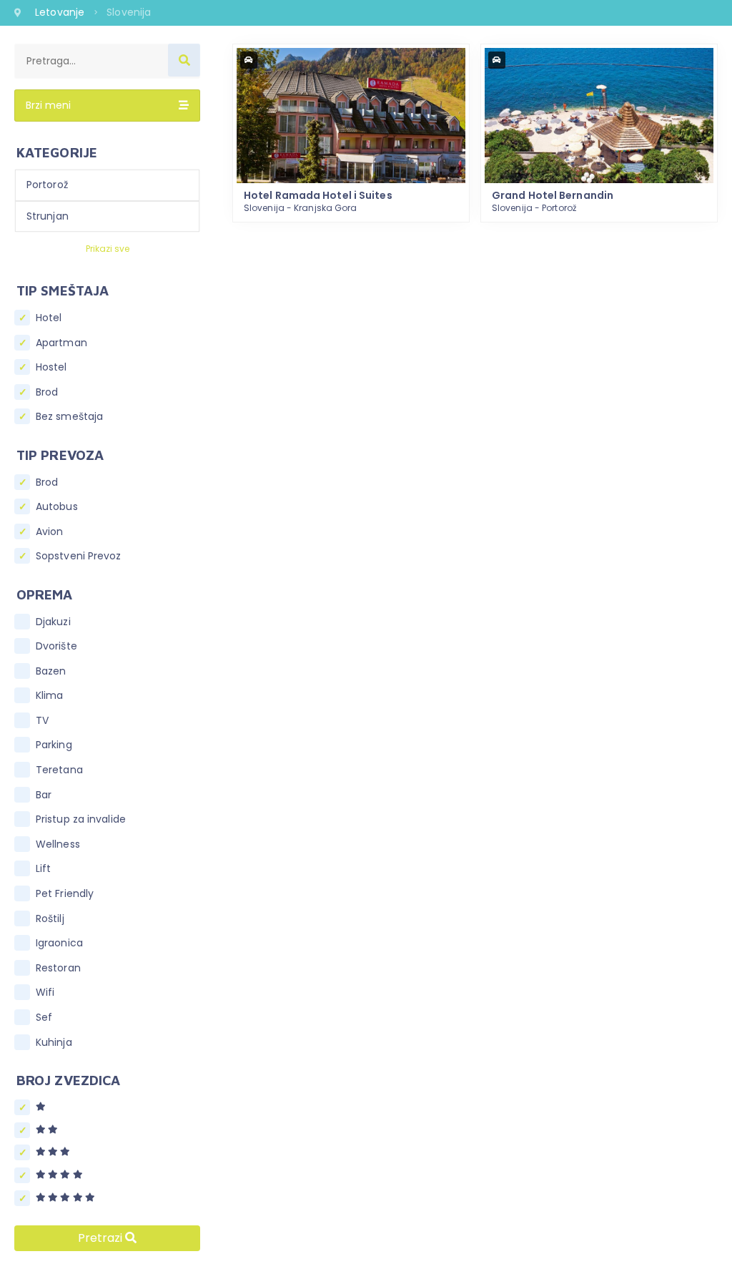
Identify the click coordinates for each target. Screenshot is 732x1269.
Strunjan (47, 216)
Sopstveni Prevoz (79, 556)
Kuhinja (54, 1042)
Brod (47, 392)
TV (42, 720)
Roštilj (50, 919)
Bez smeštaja (69, 416)
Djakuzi (53, 622)
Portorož (47, 184)
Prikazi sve (107, 248)
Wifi (45, 992)
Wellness (58, 844)
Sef (44, 1017)
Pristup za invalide (81, 819)
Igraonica (59, 943)
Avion (50, 532)
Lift (43, 869)
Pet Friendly (65, 894)
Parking (54, 745)
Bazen (51, 671)
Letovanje (61, 12)
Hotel (49, 318)
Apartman (61, 343)
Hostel (51, 367)
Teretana (59, 770)
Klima (50, 695)
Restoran (58, 968)
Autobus (57, 507)
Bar (43, 795)
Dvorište (56, 646)
